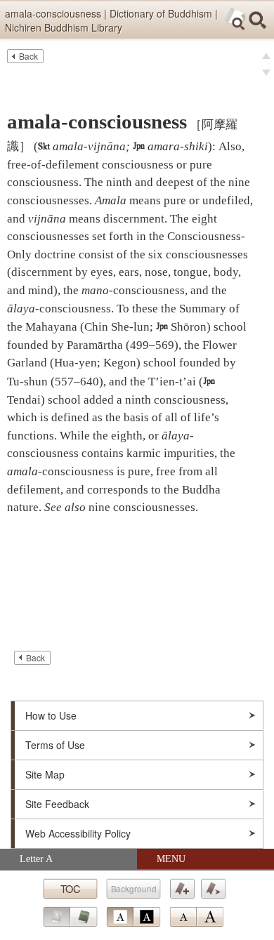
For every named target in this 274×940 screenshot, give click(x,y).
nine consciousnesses (142, 507)
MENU (171, 859)
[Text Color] (133, 917)
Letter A (36, 859)
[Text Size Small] (182, 917)
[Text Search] (235, 19)
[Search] (258, 20)
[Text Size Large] (210, 917)
